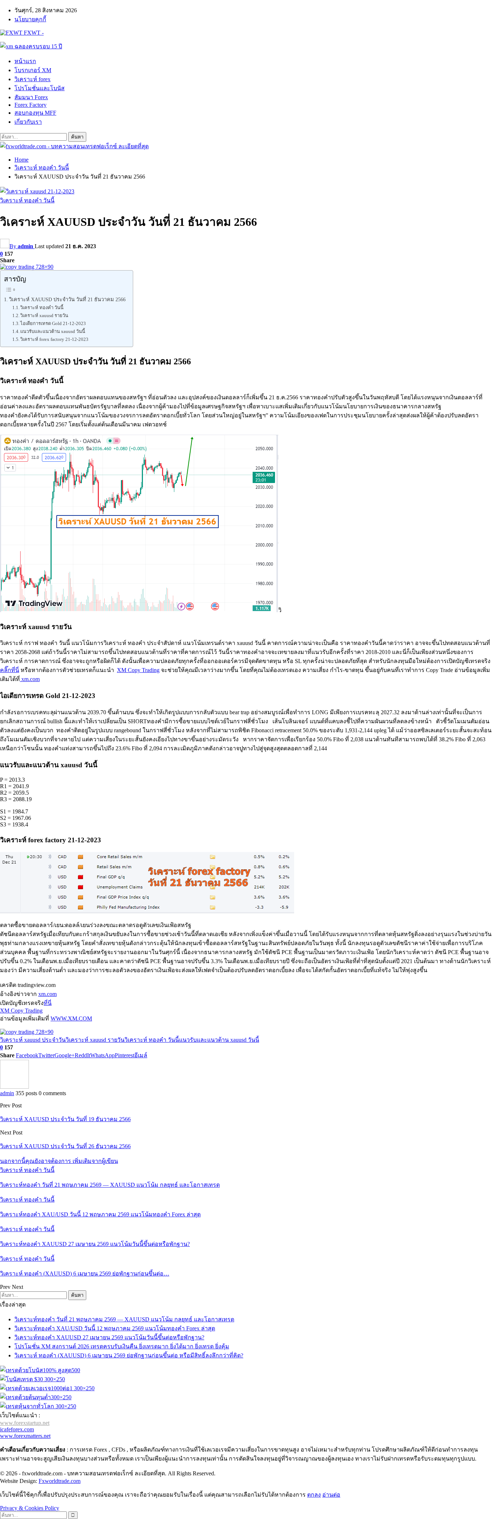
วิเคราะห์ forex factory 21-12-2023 (54, 339)
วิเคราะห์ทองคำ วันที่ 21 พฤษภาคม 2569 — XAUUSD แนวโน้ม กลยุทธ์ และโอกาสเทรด (124, 1319)
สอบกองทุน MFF (35, 113)
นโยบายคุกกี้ (30, 19)
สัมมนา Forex (31, 97)
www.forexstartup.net (24, 1423)
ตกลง (314, 1495)
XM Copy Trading (138, 670)
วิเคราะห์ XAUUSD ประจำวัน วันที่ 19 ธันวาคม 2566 (65, 1119)
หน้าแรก (25, 61)
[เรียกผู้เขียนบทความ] (14, 1087)
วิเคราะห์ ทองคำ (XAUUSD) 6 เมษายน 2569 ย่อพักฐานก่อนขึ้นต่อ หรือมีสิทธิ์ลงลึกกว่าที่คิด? (128, 1355)
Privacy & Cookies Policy (29, 1508)
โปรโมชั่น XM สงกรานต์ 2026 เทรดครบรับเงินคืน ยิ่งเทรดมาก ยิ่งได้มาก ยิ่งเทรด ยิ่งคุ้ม (121, 1346)
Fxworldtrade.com (59, 1481)
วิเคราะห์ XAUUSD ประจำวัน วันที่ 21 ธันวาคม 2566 (67, 299)
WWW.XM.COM (71, 1018)
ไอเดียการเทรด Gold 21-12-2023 (53, 323)
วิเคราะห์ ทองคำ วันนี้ (27, 200)
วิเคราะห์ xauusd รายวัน (44, 315)
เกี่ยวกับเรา (28, 122)
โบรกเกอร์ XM (32, 70)
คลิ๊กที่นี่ (9, 670)
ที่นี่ (48, 1003)
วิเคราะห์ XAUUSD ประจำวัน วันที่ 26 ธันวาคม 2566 (65, 1146)
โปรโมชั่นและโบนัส (39, 88)
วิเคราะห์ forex (32, 79)
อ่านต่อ (331, 1495)
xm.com (30, 679)
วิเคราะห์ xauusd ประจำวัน (33, 1040)
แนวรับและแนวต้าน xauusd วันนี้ (52, 331)
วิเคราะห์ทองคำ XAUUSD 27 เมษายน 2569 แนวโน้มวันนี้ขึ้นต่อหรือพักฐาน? (109, 1337)
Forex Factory (30, 105)
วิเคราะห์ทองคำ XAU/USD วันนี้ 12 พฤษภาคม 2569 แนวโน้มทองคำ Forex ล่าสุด (114, 1328)
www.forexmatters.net (25, 1436)
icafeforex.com (17, 1429)
